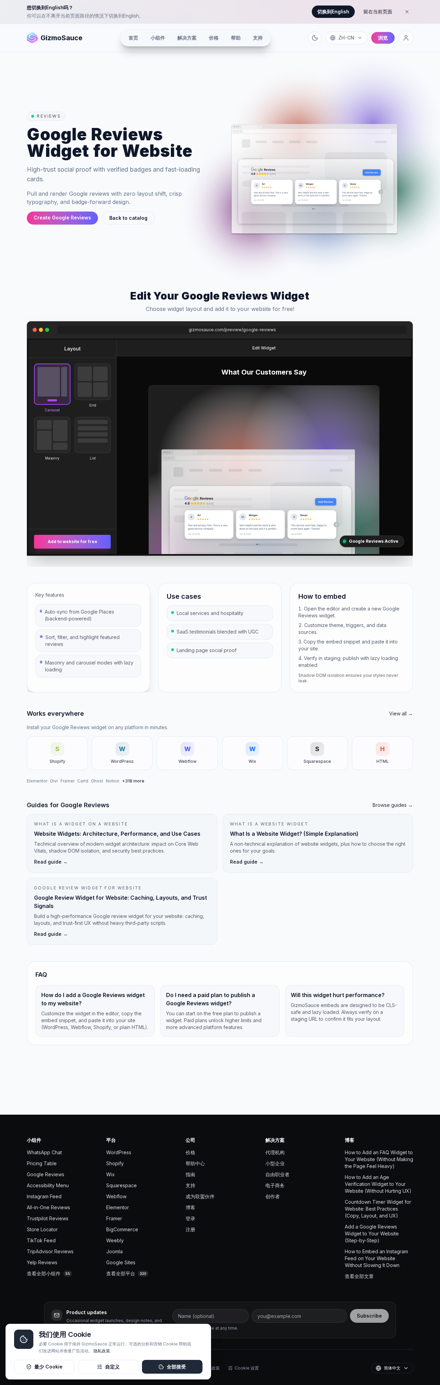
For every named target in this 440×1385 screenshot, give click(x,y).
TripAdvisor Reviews (50, 1251)
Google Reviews (45, 1174)
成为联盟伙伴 (200, 1196)
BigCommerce (122, 1229)
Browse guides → (393, 805)
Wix (110, 1174)
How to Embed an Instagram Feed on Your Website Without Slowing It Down (376, 1258)
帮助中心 (195, 1163)
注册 (190, 1229)
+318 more (133, 780)
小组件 (158, 38)
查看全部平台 (126, 1273)
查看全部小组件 (48, 1273)
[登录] (406, 38)
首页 (133, 38)
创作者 (272, 1196)
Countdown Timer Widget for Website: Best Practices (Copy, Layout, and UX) (378, 1209)
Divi (54, 780)
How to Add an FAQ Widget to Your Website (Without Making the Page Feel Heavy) (379, 1159)
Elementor (37, 780)
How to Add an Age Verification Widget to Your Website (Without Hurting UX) (378, 1184)
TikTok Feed (41, 1240)
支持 (258, 38)
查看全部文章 (359, 1276)
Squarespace (121, 1185)
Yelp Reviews (42, 1262)
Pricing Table (42, 1163)
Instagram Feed (44, 1196)
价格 (214, 38)
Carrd (82, 780)
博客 (190, 1207)
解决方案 (187, 38)
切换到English (333, 11)
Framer (67, 780)
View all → (401, 713)
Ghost (97, 780)
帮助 (236, 38)
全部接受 (176, 1367)
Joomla (114, 1251)
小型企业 (275, 1163)
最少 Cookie (48, 1367)
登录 (190, 1218)
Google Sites (120, 1262)
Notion (112, 780)
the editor (329, 609)
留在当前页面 (377, 11)
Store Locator (42, 1229)
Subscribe (369, 1316)
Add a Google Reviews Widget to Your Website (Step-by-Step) (372, 1233)
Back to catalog (128, 218)
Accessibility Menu (48, 1185)
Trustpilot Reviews (47, 1218)
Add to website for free (72, 541)
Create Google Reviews (62, 217)
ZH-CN (346, 38)
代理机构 (275, 1152)
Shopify (115, 1163)
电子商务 (275, 1185)
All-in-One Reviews (48, 1207)
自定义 (112, 1367)
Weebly (115, 1240)
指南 (190, 1174)
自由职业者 (277, 1174)
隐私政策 (102, 1350)
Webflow (116, 1196)
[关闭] (407, 12)
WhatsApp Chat (44, 1152)
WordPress (118, 1152)
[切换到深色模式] (314, 37)
